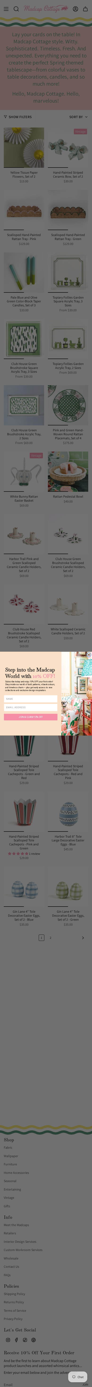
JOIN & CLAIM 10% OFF (30, 716)
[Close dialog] (89, 655)
